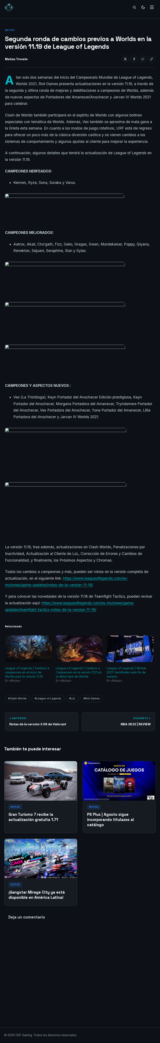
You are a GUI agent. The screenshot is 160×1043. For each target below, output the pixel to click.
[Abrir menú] (152, 7)
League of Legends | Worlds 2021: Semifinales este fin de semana (126, 672)
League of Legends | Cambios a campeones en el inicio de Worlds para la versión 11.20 (27, 672)
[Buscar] (134, 7)
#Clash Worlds (17, 698)
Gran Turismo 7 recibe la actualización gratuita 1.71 (33, 817)
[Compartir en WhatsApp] (142, 59)
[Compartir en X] (125, 59)
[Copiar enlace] (151, 59)
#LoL (72, 698)
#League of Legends (48, 698)
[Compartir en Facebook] (134, 59)
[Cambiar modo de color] (143, 7)
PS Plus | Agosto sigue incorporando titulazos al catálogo (110, 819)
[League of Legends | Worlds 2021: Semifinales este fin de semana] (130, 648)
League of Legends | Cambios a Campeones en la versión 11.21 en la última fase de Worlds (79, 672)
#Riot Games (91, 698)
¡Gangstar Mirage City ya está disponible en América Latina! (37, 895)
